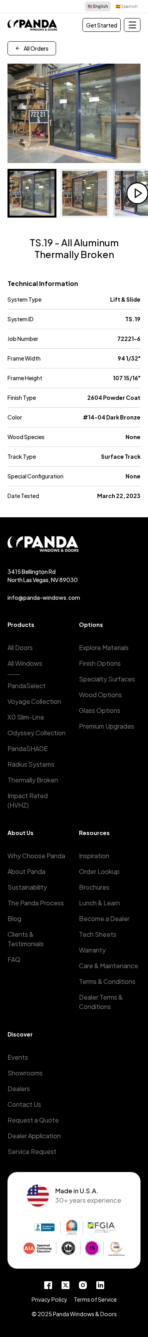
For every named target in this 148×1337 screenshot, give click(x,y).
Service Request (31, 1151)
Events (17, 1057)
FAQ (14, 959)
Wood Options (100, 694)
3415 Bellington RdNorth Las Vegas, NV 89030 (42, 575)
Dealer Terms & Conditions (101, 1002)
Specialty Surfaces (107, 679)
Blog (14, 918)
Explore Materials (104, 647)
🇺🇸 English (98, 6)
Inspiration (94, 856)
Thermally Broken (32, 780)
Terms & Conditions (107, 981)
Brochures (94, 887)
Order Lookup (99, 871)
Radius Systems (30, 764)
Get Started (101, 25)
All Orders (36, 48)
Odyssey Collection (36, 733)
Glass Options (99, 710)
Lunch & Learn (99, 903)
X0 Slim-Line (25, 717)
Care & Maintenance (108, 966)
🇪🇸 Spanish (127, 6)
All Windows (24, 663)
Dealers (18, 1088)
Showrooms (25, 1073)
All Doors (20, 647)
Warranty (92, 950)
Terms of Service (95, 1299)
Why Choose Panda (36, 856)
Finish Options (100, 663)
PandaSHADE (27, 748)
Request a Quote (33, 1120)
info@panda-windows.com (43, 597)
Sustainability (27, 887)
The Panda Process (35, 903)
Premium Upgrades (106, 726)
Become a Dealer (104, 918)
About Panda (26, 871)
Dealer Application (34, 1136)
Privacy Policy (49, 1299)
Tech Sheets (97, 934)
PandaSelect (26, 685)
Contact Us (24, 1104)
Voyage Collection (34, 701)
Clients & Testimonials (25, 939)
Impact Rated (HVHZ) (27, 800)
